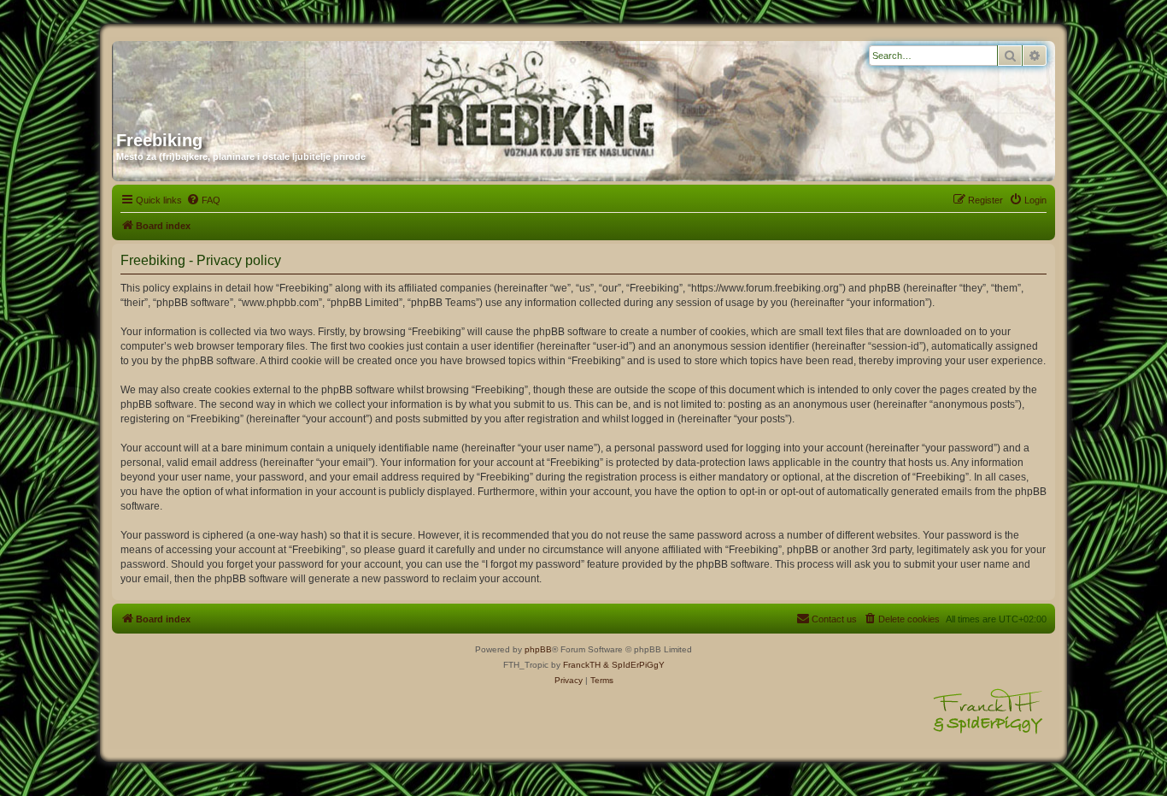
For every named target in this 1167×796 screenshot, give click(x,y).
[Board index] (280, 79)
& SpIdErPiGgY (634, 664)
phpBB (538, 649)
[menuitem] (203, 200)
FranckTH (582, 664)
